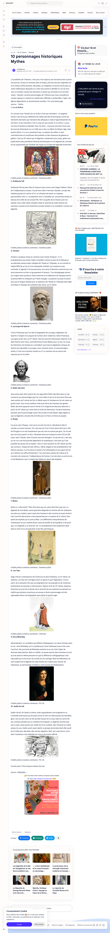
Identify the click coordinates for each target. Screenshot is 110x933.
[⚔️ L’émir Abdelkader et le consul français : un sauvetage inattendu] (41, 858)
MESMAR (9, 3)
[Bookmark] (99, 3)
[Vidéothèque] (54, 12)
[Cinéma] (35, 12)
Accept (19, 924)
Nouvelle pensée (86, 104)
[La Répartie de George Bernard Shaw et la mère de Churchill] (22, 880)
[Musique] (44, 12)
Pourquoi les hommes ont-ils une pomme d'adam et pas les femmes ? (92, 190)
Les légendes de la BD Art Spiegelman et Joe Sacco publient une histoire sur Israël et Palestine (22, 868)
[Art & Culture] (16, 12)
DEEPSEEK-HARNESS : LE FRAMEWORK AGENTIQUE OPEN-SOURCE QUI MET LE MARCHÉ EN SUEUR (91, 171)
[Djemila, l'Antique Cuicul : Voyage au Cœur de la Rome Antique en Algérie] (41, 880)
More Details (39, 924)
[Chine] (92, 166)
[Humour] (90, 12)
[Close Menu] (105, 27)
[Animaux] (72, 12)
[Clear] (61, 3)
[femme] (102, 184)
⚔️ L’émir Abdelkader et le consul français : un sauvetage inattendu (41, 868)
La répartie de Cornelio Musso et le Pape (61, 890)
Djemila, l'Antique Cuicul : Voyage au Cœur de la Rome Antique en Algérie (40, 890)
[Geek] (64, 12)
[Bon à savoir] (100, 12)
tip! (67, 27)
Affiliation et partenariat (84, 925)
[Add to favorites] (65, 70)
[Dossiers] (81, 12)
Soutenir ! (53, 27)
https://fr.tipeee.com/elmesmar (43, 778)
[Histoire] (27, 12)
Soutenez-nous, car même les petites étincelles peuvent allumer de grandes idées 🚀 (30, 29)
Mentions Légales (57, 925)
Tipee (31, 778)
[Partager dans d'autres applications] (58, 838)
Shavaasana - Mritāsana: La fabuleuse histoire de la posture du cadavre (92, 203)
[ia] (95, 210)
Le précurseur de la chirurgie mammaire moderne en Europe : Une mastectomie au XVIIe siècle (61, 868)
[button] (102, 3)
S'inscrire (91, 283)
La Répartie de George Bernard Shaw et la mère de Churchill (21, 890)
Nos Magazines (70, 925)
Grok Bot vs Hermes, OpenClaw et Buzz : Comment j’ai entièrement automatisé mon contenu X (92, 216)
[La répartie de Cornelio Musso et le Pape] (61, 880)
